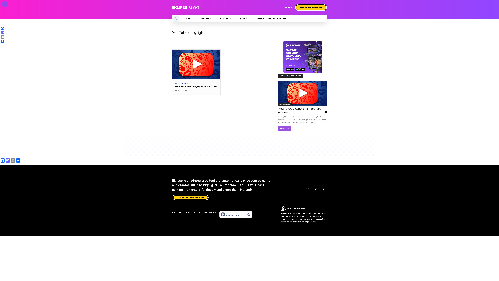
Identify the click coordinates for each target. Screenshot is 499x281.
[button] (176, 19)
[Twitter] (323, 189)
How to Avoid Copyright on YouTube (196, 86)
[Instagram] (316, 189)
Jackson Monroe (181, 90)
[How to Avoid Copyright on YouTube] (196, 64)
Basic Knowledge (183, 83)
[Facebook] (308, 189)
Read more (284, 128)
